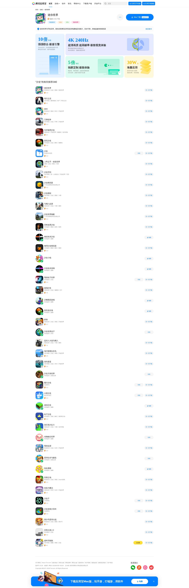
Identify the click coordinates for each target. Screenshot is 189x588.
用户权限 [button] (87, 562)
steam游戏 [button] (62, 479)
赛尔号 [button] (61, 521)
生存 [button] (56, 448)
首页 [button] (36, 9)
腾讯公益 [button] (74, 562)
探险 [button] (67, 22)
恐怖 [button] (56, 227)
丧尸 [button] (58, 100)
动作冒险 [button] (46, 100)
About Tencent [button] (46, 562)
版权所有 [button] (81, 562)
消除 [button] (52, 416)
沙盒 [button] (60, 22)
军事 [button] (56, 121)
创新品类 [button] (46, 132)
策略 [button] (45, 164)
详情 (139, 153)
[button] (39, 3)
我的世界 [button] (75, 22)
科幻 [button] (56, 111)
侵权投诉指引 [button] (102, 562)
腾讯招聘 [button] (68, 562)
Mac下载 (141, 17)
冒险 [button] (53, 164)
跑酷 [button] (52, 542)
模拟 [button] (52, 111)
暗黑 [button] (60, 227)
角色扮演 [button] (52, 22)
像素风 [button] (59, 132)
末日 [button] (56, 364)
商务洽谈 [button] (61, 562)
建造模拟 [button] (53, 100)
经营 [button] (52, 490)
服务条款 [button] (55, 562)
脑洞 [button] (60, 248)
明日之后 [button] (63, 100)
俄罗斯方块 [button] (62, 416)
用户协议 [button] (110, 562)
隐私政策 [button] (94, 562)
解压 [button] (56, 143)
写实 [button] (67, 174)
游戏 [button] (41, 9)
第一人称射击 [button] (55, 174)
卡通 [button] (57, 164)
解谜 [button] (52, 227)
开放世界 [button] (61, 111)
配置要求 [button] (149, 29)
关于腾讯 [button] (38, 562)
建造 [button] (60, 206)
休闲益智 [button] (46, 143)
